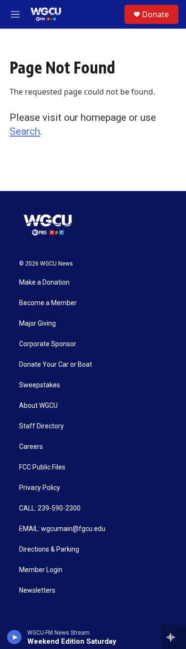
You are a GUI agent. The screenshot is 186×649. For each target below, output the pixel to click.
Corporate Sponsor (47, 344)
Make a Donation (44, 282)
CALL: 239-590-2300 (50, 508)
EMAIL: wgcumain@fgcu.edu (62, 528)
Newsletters (37, 590)
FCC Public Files (42, 467)
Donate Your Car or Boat (55, 364)
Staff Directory (41, 426)
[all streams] (173, 637)
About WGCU (38, 405)
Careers (31, 446)
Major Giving (37, 323)
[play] (15, 637)
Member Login (40, 570)
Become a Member (48, 303)
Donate (155, 14)
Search (25, 131)
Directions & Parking (49, 549)
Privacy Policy (39, 487)
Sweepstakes (39, 385)
